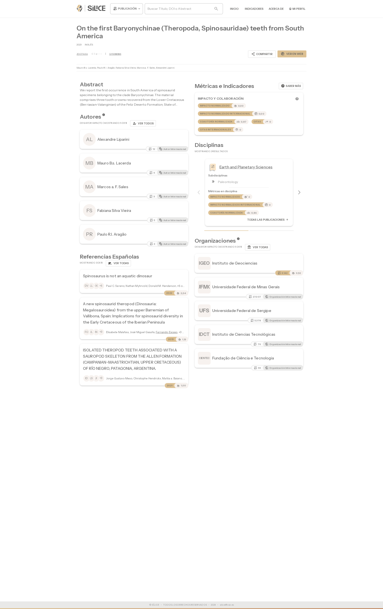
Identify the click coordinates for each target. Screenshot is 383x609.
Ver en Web (292, 53)
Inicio (234, 8)
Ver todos (143, 123)
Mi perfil (297, 8)
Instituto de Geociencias (235, 263)
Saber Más (291, 86)
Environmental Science (240, 167)
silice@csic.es (227, 604)
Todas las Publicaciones (268, 220)
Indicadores (254, 8)
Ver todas (257, 247)
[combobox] (126, 9)
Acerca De (276, 8)
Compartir (261, 54)
